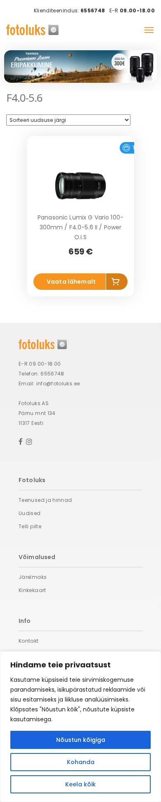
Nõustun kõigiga (80, 740)
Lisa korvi (116, 283)
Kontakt (29, 640)
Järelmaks (33, 577)
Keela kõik (80, 784)
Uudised (30, 513)
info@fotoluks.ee (58, 383)
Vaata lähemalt (71, 281)
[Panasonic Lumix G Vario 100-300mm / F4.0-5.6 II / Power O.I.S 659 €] (80, 185)
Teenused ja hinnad (45, 500)
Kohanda (81, 762)
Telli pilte (30, 526)
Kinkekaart (32, 590)
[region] (80, 726)
